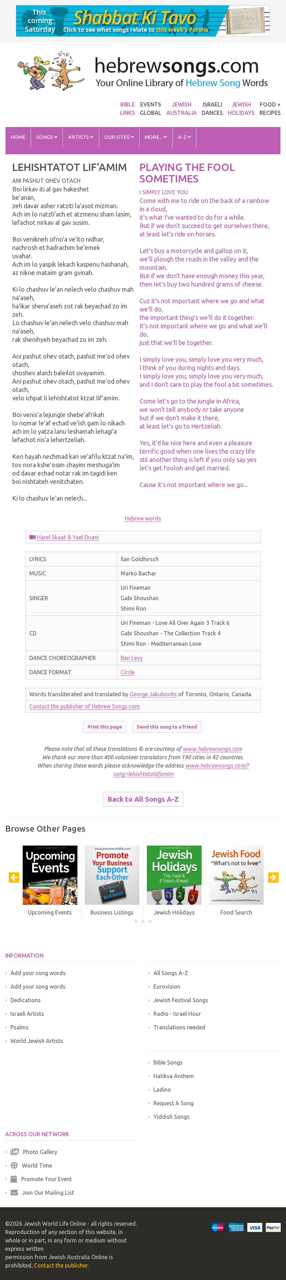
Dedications (25, 1000)
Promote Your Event (44, 1179)
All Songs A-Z (170, 973)
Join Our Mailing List (46, 1192)
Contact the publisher (61, 1265)
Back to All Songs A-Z (143, 799)
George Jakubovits (153, 694)
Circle (128, 672)
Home (17, 137)
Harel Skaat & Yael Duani (68, 537)
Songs (45, 137)
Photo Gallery (38, 1152)
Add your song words (38, 973)
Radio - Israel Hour (177, 1014)
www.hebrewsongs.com (212, 749)
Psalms (19, 1027)
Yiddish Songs (171, 1117)
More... (154, 137)
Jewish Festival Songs (180, 1000)
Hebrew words (143, 518)
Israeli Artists (27, 1014)
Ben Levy (132, 658)
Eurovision (166, 986)
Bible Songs (168, 1062)
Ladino (162, 1089)
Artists (79, 137)
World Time (35, 1165)
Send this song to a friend (167, 727)
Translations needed (179, 1027)
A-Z (183, 137)
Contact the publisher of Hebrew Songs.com (84, 706)
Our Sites (117, 137)
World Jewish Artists (36, 1041)
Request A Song (173, 1103)
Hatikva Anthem (173, 1076)
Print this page (105, 727)
